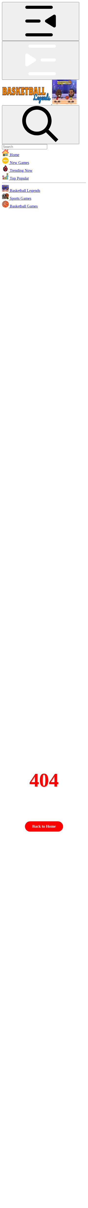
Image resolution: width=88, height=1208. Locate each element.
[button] (44, 153)
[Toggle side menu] (40, 21)
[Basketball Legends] (39, 103)
